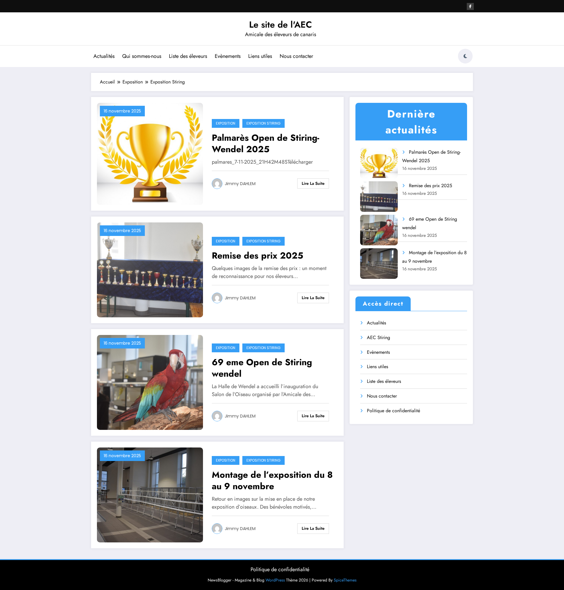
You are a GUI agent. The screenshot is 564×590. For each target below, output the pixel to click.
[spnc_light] (465, 56)
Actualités (104, 56)
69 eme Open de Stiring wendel (262, 367)
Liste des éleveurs (188, 56)
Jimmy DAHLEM (240, 184)
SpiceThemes (345, 580)
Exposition (225, 123)
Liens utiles (260, 56)
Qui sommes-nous (141, 56)
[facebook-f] (470, 6)
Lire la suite (313, 183)
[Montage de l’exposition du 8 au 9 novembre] (150, 494)
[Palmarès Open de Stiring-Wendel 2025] (150, 153)
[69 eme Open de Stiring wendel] (150, 381)
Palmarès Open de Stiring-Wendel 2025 (265, 143)
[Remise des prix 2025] (150, 269)
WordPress (275, 580)
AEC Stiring (378, 337)
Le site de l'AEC (280, 24)
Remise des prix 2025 (257, 255)
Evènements (228, 56)
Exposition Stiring (263, 123)
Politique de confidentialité (393, 410)
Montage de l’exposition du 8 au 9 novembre (272, 480)
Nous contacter (296, 56)
